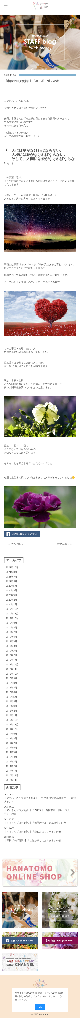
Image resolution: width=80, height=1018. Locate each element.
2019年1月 (11, 659)
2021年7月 (11, 576)
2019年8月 (11, 627)
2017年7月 (11, 743)
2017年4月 (11, 757)
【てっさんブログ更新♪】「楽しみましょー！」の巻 (32, 831)
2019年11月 (12, 613)
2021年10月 (12, 567)
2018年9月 (11, 678)
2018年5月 (11, 696)
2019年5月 (11, 641)
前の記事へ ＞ (64, 544)
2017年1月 (11, 770)
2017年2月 (11, 766)
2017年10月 (12, 729)
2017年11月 (12, 724)
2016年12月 (12, 775)
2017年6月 (11, 747)
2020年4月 (11, 590)
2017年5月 (11, 752)
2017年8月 (11, 738)
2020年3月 (11, 595)
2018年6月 (11, 692)
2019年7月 (11, 632)
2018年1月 (11, 715)
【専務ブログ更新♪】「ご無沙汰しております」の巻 (32, 840)
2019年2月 (11, 655)
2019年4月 (11, 646)
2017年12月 (12, 720)
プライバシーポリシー (46, 996)
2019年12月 (12, 609)
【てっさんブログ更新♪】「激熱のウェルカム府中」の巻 (35, 822)
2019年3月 (11, 650)
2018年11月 (12, 669)
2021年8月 (11, 572)
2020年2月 (11, 599)
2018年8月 (11, 683)
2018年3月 (11, 706)
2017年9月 (11, 733)
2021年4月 (11, 581)
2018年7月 (11, 687)
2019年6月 (11, 636)
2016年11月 (12, 780)
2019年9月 (11, 622)
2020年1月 (11, 604)
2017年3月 (11, 761)
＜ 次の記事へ (15, 544)
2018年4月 (11, 701)
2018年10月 (12, 673)
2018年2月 (11, 710)
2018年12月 (12, 664)
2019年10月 (12, 618)
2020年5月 (11, 585)
